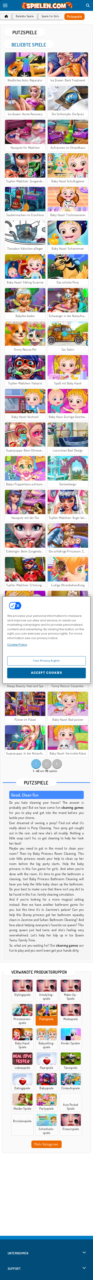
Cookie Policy (17, 644)
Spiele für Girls (50, 16)
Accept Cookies (46, 673)
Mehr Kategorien (46, 1144)
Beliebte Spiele (25, 16)
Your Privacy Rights (46, 660)
